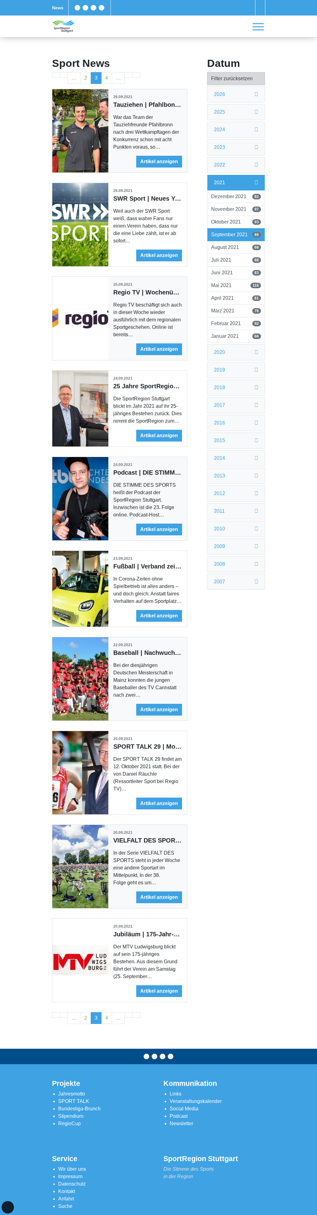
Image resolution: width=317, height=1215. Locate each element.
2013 (219, 475)
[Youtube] (101, 8)
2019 (219, 369)
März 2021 (234, 310)
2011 (219, 511)
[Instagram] (93, 8)
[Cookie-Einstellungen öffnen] (8, 1207)
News (57, 7)
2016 (219, 422)
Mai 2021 (234, 285)
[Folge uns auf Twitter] (85, 8)
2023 (219, 147)
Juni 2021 (234, 272)
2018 (219, 387)
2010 (219, 528)
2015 (219, 440)
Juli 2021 (234, 260)
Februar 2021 (234, 323)
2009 (219, 546)
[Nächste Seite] (128, 75)
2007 (219, 581)
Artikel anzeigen (159, 161)
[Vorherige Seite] (64, 75)
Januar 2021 (234, 336)
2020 (219, 352)
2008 (219, 564)
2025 (219, 112)
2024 (219, 129)
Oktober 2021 (234, 221)
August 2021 (234, 247)
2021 (219, 182)
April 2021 (234, 298)
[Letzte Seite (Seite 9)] (136, 75)
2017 (219, 405)
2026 (219, 94)
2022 (219, 165)
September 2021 (234, 234)
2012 (219, 493)
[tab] (236, 94)
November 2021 (234, 209)
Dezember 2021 (234, 196)
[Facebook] (77, 8)
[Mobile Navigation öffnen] (258, 26)
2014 (219, 458)
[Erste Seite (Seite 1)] (56, 75)
